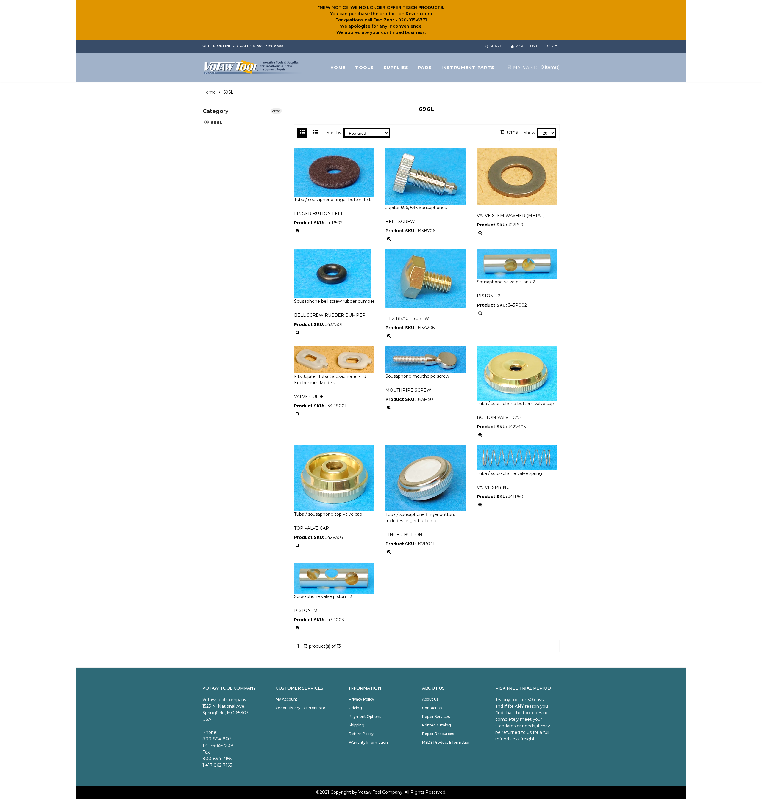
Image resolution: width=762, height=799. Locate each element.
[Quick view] (297, 231)
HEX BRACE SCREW (407, 318)
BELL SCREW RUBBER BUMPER (330, 315)
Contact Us (432, 708)
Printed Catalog (436, 725)
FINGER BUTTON (403, 534)
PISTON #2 (488, 296)
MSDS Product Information (446, 742)
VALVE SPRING (493, 487)
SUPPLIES (395, 67)
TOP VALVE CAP (311, 528)
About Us (430, 699)
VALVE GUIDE (309, 396)
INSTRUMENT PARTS (467, 67)
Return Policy (361, 733)
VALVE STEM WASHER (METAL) (510, 215)
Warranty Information (368, 742)
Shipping (356, 725)
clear (276, 111)
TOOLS (364, 67)
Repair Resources (438, 733)
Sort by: (334, 132)
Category (215, 111)
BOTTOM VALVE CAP (499, 417)
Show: (530, 132)
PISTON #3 (306, 610)
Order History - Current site (300, 708)
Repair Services (436, 716)
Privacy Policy (361, 699)
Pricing (355, 708)
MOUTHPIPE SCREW (408, 390)
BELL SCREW (400, 221)
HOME (338, 67)
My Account (286, 699)
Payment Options (365, 716)
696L (216, 122)
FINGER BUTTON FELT (318, 213)
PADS (425, 67)
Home (209, 92)
